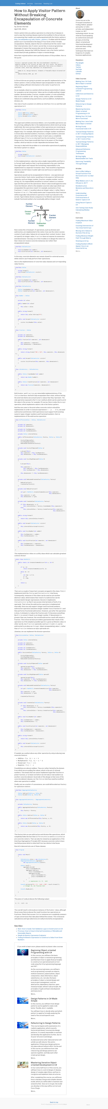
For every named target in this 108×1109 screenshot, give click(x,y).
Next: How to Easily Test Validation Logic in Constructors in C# (40, 929)
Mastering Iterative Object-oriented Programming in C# (83, 111)
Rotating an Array (82, 241)
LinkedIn (79, 71)
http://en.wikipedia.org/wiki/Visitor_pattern (30, 39)
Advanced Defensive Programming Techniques (83, 151)
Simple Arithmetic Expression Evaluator (32, 935)
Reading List (47, 4)
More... (78, 213)
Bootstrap (49, 1104)
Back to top (54, 1102)
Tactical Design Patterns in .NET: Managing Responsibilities (84, 144)
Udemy (78, 65)
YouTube (79, 69)
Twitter (78, 67)
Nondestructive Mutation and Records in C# (84, 188)
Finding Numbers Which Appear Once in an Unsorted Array (84, 246)
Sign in (88, 1104)
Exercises (38, 4)
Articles (30, 4)
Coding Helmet (20, 4)
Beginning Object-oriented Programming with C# (84, 89)
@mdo (65, 1104)
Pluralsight (80, 63)
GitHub (78, 74)
